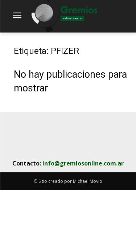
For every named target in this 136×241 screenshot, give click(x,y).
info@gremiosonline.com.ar (83, 163)
